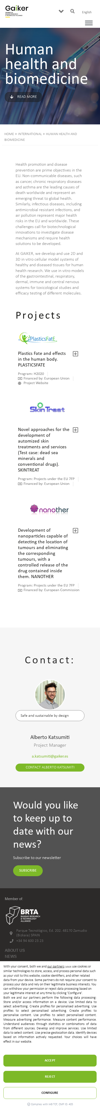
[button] (61, 11)
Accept (50, 1060)
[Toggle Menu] (89, 23)
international (30, 134)
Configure (50, 1093)
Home (9, 134)
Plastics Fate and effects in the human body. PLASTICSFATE (42, 359)
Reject (50, 1077)
